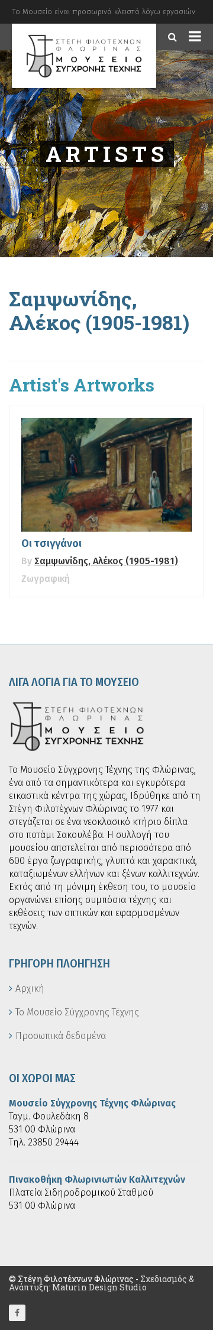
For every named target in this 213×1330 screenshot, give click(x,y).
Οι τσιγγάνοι (51, 543)
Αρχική (29, 988)
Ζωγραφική (45, 578)
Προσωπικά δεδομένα (60, 1035)
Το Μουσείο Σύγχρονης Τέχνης (77, 1012)
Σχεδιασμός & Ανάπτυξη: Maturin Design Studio (101, 1283)
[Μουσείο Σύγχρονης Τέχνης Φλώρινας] (84, 56)
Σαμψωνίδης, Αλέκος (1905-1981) (106, 561)
